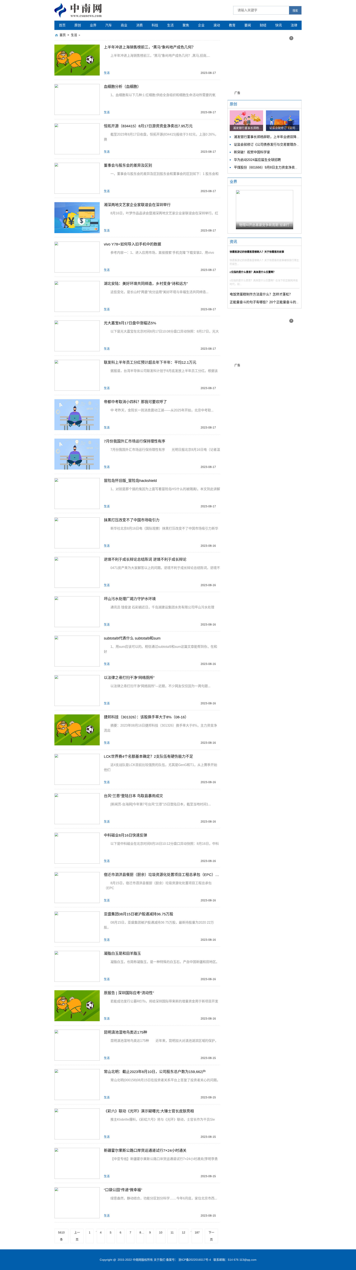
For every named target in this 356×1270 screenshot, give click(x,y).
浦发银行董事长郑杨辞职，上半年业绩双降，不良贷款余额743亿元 (283, 137)
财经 (263, 25)
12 (183, 1232)
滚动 (216, 25)
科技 (155, 25)
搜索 (295, 10)
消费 (139, 25)
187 (197, 1232)
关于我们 (159, 1259)
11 (172, 1232)
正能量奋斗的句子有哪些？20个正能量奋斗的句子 (266, 302)
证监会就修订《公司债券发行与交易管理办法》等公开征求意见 (280, 144)
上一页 (77, 1236)
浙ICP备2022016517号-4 (194, 1259)
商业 (124, 25)
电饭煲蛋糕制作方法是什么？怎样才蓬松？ (261, 294)
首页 (62, 25)
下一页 (211, 1236)
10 (160, 1232)
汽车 (108, 25)
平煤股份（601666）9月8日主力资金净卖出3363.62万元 (275, 167)
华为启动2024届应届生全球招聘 (257, 160)
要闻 (247, 25)
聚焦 (186, 25)
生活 (170, 25)
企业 (201, 25)
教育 (232, 25)
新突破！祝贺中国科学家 (252, 152)
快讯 (278, 25)
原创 (77, 25)
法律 (294, 25)
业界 (93, 25)
